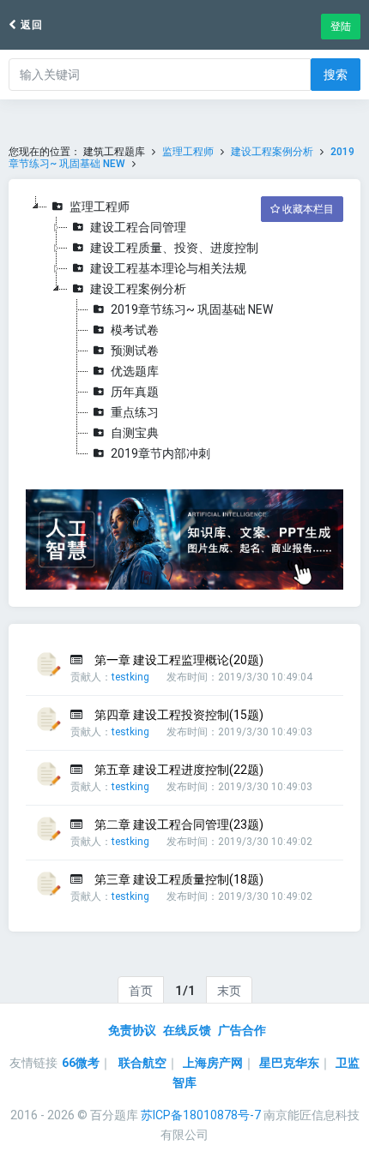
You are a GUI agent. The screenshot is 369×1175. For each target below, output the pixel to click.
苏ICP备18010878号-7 (201, 1115)
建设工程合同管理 (138, 227)
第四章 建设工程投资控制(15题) (178, 715)
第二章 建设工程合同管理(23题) (178, 824)
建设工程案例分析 (272, 152)
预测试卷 (135, 350)
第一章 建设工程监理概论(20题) (178, 660)
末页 (229, 991)
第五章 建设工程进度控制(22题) (178, 769)
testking (130, 677)
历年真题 (135, 392)
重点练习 (135, 412)
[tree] (184, 330)
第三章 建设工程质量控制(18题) (178, 879)
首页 (141, 991)
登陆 (340, 27)
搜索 (336, 74)
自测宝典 (135, 433)
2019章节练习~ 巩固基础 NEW (192, 309)
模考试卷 (135, 330)
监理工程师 (188, 152)
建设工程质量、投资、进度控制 (174, 248)
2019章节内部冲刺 (160, 453)
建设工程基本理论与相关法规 (168, 268)
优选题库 (135, 371)
